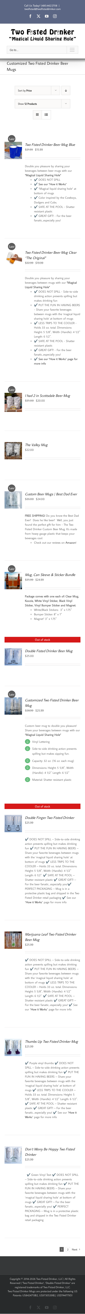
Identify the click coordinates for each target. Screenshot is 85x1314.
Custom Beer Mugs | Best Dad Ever (51, 494)
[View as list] (46, 114)
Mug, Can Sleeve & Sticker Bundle (50, 574)
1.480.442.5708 (49, 5)
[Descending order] (65, 90)
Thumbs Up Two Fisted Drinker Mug (51, 1041)
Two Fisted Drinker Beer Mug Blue (50, 144)
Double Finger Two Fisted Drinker (49, 817)
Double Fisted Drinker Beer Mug (49, 651)
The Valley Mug (36, 444)
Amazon (71, 542)
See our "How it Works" (53, 184)
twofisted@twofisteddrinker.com (42, 9)
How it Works (34, 902)
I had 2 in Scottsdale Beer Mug (47, 395)
